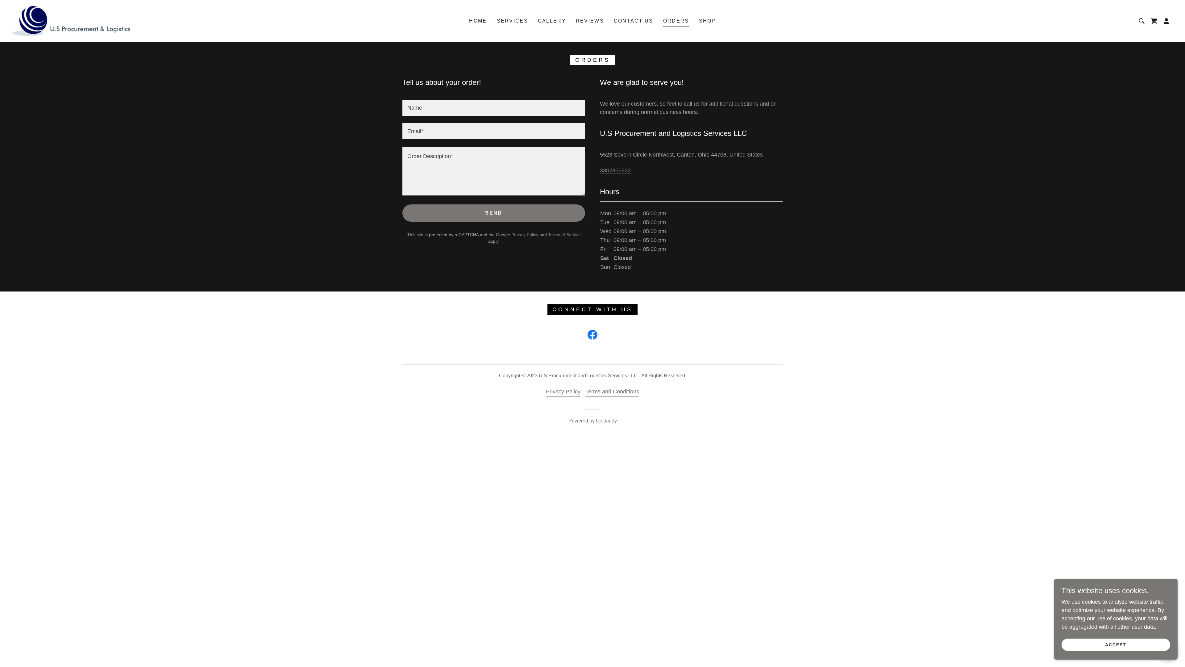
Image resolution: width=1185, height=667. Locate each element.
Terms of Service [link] (564, 234)
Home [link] (478, 20)
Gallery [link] (552, 20)
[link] (71, 21)
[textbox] (493, 108)
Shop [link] (707, 20)
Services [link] (512, 20)
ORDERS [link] (676, 20)
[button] (1166, 21)
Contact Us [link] (633, 20)
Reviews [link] (590, 20)
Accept (1115, 644)
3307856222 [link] (615, 170)
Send (493, 213)
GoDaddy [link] (606, 420)
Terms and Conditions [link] (612, 391)
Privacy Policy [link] (524, 234)
